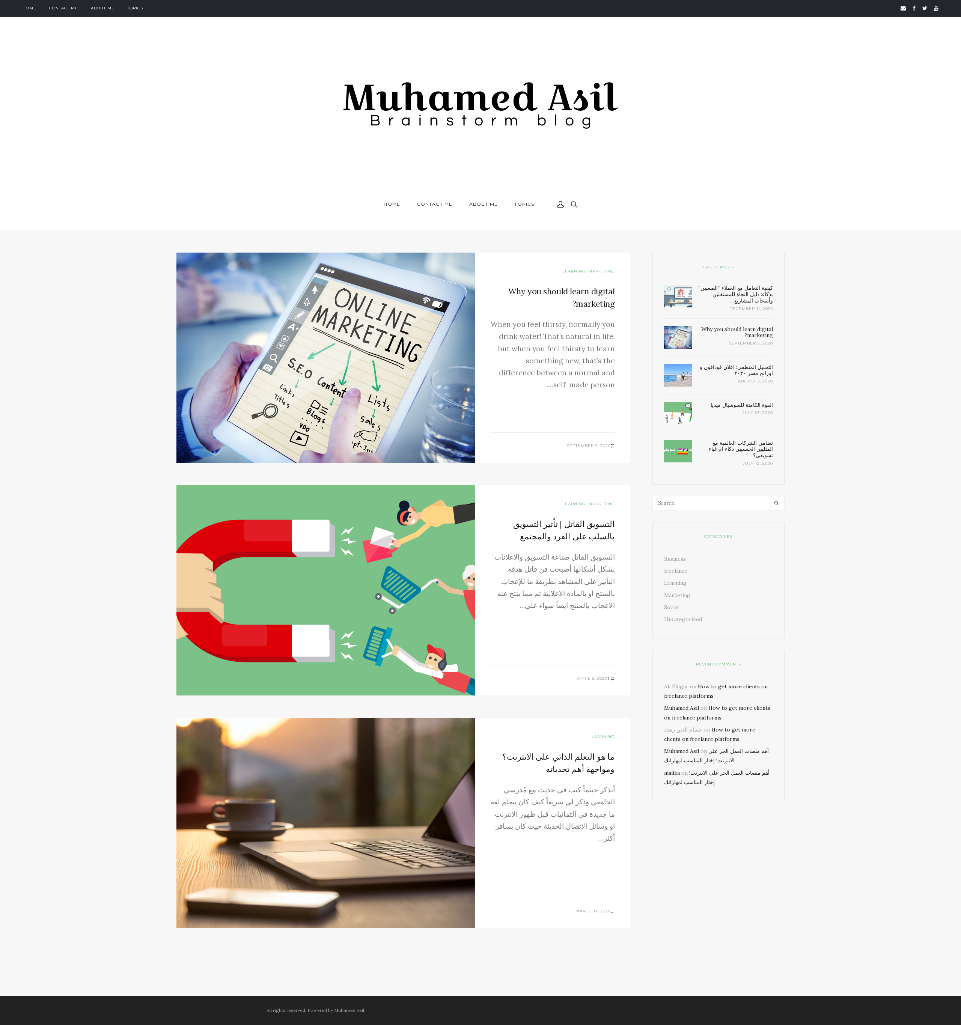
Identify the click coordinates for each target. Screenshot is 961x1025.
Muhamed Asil (681, 707)
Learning (574, 271)
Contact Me (63, 8)
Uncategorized (683, 619)
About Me (102, 8)
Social (671, 607)
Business (675, 558)
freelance (675, 570)
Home (29, 8)
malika (672, 772)
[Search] (776, 503)
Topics (135, 8)
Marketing (601, 271)
